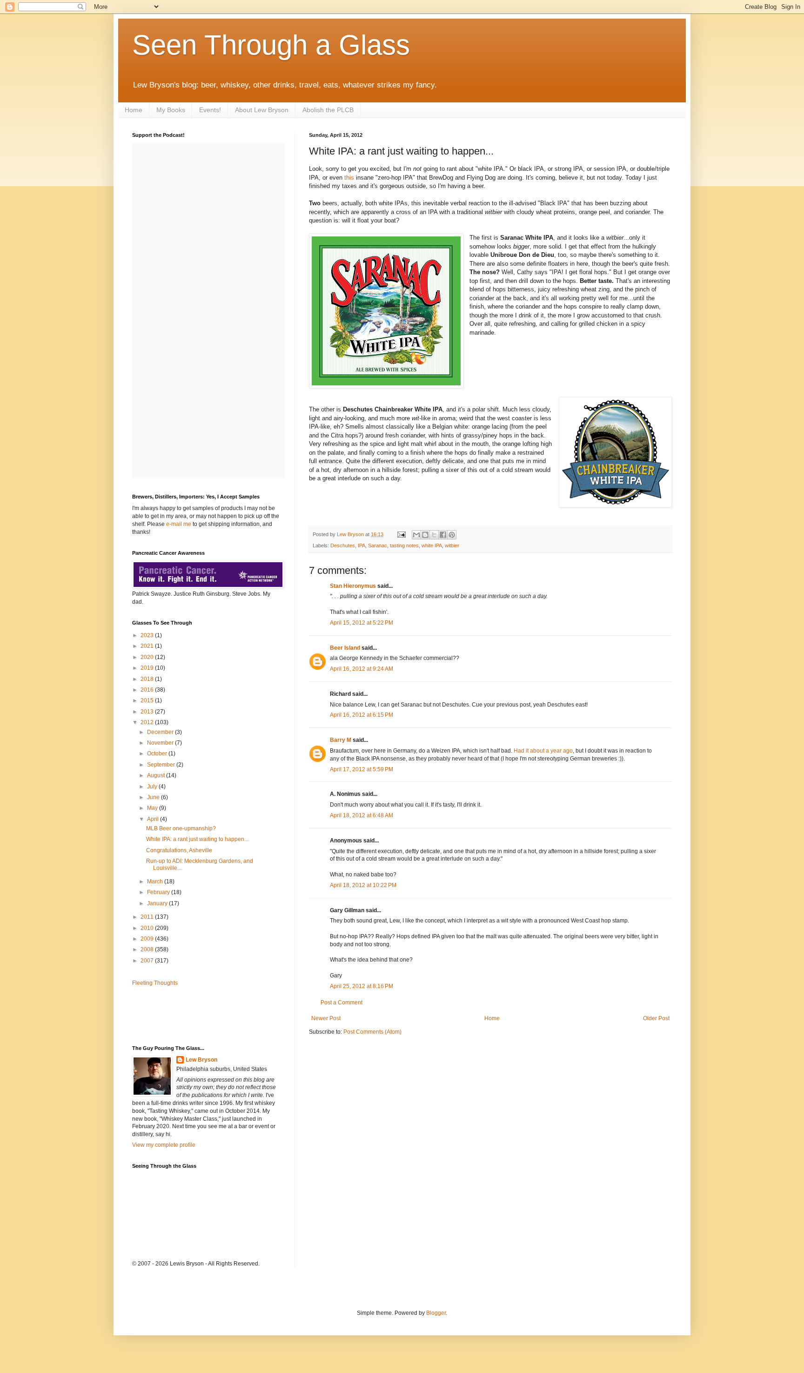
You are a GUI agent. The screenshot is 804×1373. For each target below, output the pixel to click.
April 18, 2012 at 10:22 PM (363, 885)
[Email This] (416, 534)
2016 (148, 689)
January (158, 903)
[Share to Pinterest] (451, 534)
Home (133, 110)
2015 (148, 700)
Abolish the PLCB (328, 110)
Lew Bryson (201, 1060)
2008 (148, 949)
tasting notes (404, 545)
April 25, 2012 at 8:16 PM (361, 986)
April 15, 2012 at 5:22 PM (361, 622)
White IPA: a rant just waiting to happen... (197, 839)
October (157, 753)
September (161, 764)
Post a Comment (341, 1002)
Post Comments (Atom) (372, 1032)
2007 (148, 960)
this (349, 177)
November (161, 743)
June (154, 797)
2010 (148, 928)
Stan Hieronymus (353, 586)
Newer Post (326, 1018)
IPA (361, 545)
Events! (210, 110)
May (153, 808)
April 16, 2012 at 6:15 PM (361, 715)
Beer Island (345, 648)
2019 (148, 668)
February (159, 892)
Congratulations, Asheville (179, 850)
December (161, 732)
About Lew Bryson (261, 110)
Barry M (340, 740)
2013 (148, 711)
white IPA (432, 545)
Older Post (656, 1018)
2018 (148, 679)
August (156, 775)
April (153, 819)
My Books (170, 110)
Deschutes (342, 545)
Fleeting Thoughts (155, 983)
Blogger (436, 1313)
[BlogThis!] (425, 534)
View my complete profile (163, 1145)
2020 (148, 657)
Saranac (377, 545)
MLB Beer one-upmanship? (181, 828)
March (155, 881)
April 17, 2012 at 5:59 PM (361, 769)
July (153, 786)
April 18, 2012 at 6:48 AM (361, 815)
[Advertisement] (186, 1015)
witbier (452, 545)
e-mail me (178, 524)
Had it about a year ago (543, 750)
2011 (148, 917)
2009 (148, 939)
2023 (148, 635)
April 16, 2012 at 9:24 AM (361, 669)
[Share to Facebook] (443, 534)
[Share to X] (434, 534)
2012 (148, 722)
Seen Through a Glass (271, 45)
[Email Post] (401, 534)
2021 (148, 646)
